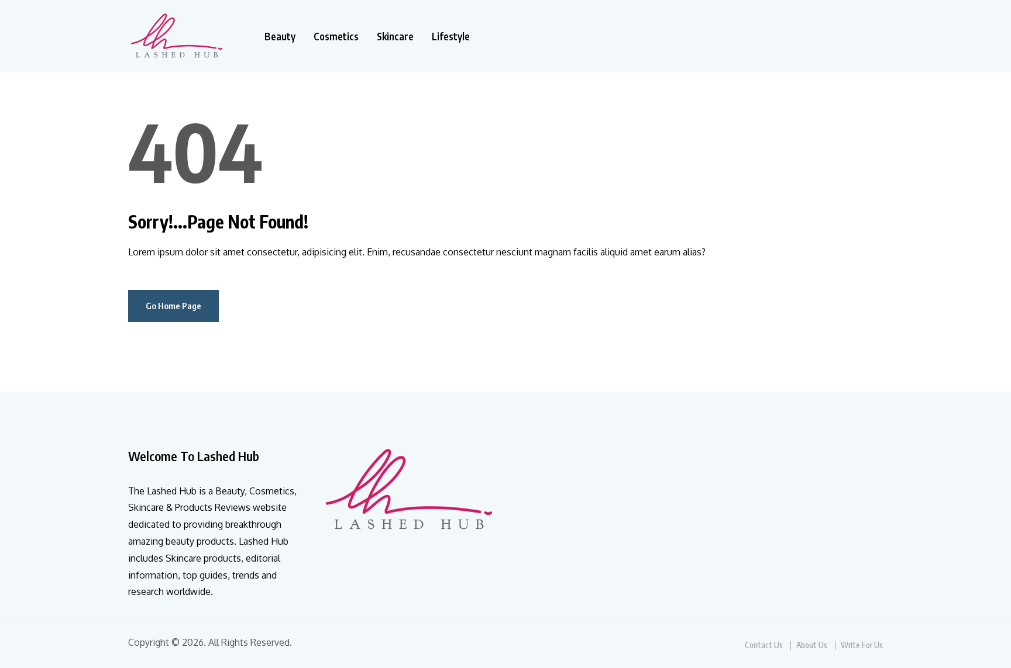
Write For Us (862, 645)
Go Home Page (173, 305)
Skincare (395, 36)
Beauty (279, 36)
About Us (811, 645)
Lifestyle (451, 36)
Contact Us (764, 645)
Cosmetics (336, 36)
